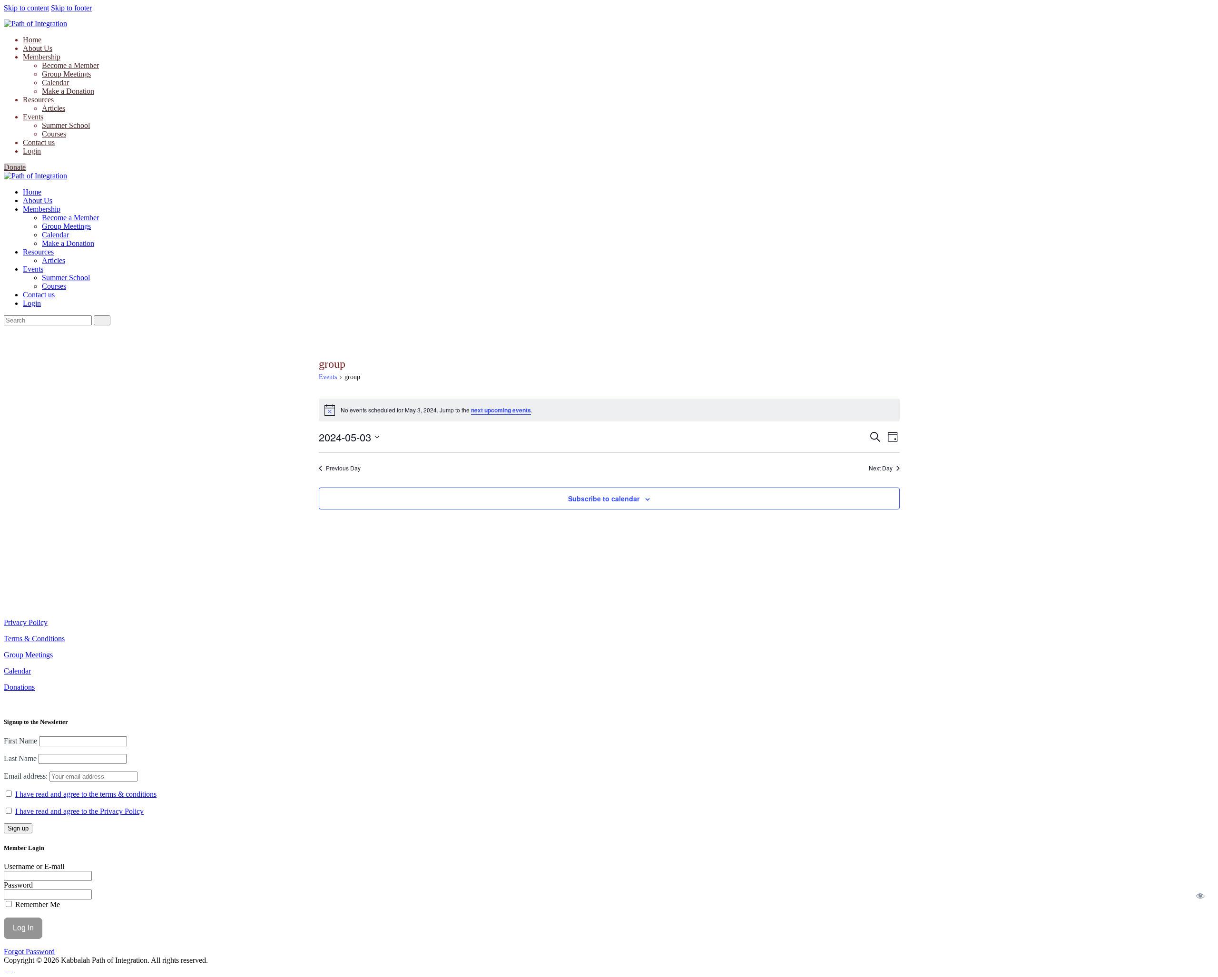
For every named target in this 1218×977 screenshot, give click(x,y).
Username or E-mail (34, 866)
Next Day (881, 468)
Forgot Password (29, 952)
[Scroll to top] (9, 969)
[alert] (609, 410)
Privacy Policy (26, 622)
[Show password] (1200, 895)
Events (328, 377)
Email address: (26, 776)
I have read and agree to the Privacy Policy (79, 811)
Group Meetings (28, 655)
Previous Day (343, 468)
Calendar (17, 671)
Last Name (20, 758)
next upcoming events (501, 410)
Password (18, 885)
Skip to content (26, 8)
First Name (20, 741)
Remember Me (36, 904)
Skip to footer (71, 8)
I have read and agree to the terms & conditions (86, 794)
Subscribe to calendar (603, 498)
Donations (19, 687)
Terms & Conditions (34, 639)
